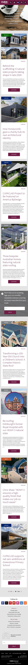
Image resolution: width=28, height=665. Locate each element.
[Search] (21, 2)
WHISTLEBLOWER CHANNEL (17, 653)
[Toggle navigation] (25, 2)
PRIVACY (6, 653)
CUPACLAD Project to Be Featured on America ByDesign (14, 196)
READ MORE (14, 90)
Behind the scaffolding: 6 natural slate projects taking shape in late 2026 (14, 70)
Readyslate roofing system (14, 616)
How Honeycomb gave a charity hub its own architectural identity (14, 133)
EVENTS (6, 459)
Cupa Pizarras (9, 663)
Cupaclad (6, 98)
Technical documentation (14, 621)
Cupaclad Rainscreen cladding (14, 614)
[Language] (18, 2)
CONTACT (2, 653)
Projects (6, 35)
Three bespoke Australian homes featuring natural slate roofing (12, 260)
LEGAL (10, 653)
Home (2, 6)
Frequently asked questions (14, 625)
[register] (14, 2)
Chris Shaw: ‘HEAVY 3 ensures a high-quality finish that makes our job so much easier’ (13, 496)
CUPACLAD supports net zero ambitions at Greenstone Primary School (14, 560)
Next (19, 591)
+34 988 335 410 (24, 655)
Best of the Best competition (14, 627)
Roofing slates (14, 610)
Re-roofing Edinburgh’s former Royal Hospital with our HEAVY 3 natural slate (13, 427)
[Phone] (11, 2)
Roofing (6, 225)
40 (15, 591)
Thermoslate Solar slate (14, 612)
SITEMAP (24, 653)
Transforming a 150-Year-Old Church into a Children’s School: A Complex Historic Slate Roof (14, 359)
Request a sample (14, 623)
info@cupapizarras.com (23, 656)
